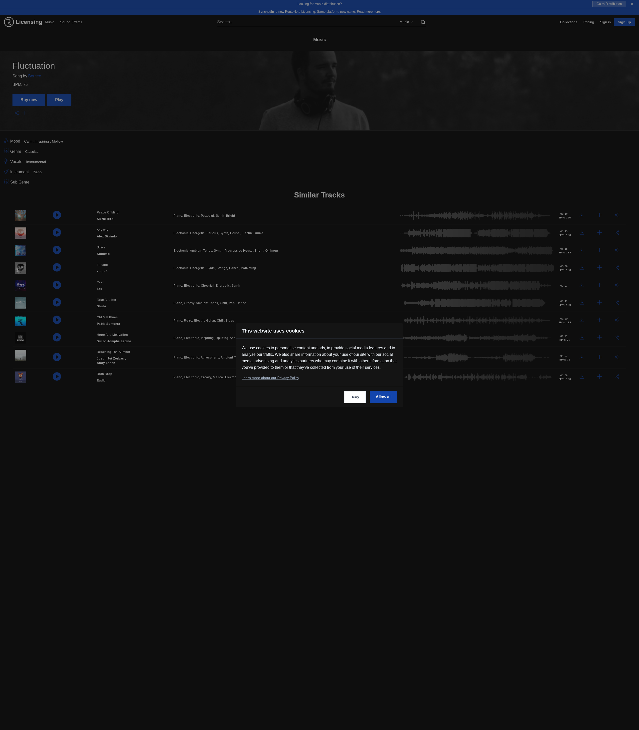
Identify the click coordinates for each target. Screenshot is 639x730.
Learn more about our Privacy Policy (270, 378)
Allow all (383, 397)
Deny (354, 397)
